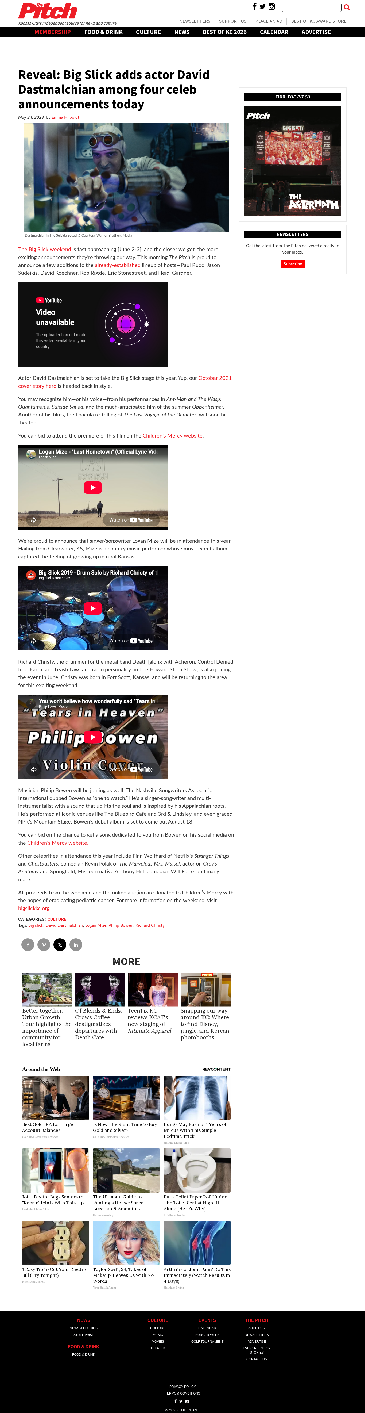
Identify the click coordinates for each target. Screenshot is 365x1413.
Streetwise (83, 1335)
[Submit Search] (347, 7)
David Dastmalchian (64, 925)
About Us (256, 1328)
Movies (158, 1341)
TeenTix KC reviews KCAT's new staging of (149, 1020)
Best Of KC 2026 (225, 32)
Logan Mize (95, 925)
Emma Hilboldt (65, 117)
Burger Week (207, 1335)
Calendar (274, 32)
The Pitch (47, 11)
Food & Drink (103, 32)
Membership (52, 32)
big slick (35, 925)
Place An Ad (268, 21)
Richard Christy (150, 925)
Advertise (316, 32)
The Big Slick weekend (44, 249)
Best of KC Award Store (319, 21)
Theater (157, 1348)
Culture (148, 32)
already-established (118, 265)
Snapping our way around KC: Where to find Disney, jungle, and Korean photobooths (205, 1024)
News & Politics (84, 1328)
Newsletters (194, 21)
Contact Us (256, 1359)
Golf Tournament (207, 1341)
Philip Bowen (120, 925)
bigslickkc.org (33, 908)
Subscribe (293, 264)
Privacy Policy (182, 1387)
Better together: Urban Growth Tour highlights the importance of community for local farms (47, 1027)
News (181, 32)
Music (158, 1335)
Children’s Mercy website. (57, 843)
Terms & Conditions (182, 1393)
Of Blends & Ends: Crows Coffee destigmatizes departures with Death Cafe (98, 1024)
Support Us (232, 21)
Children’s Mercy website (173, 436)
